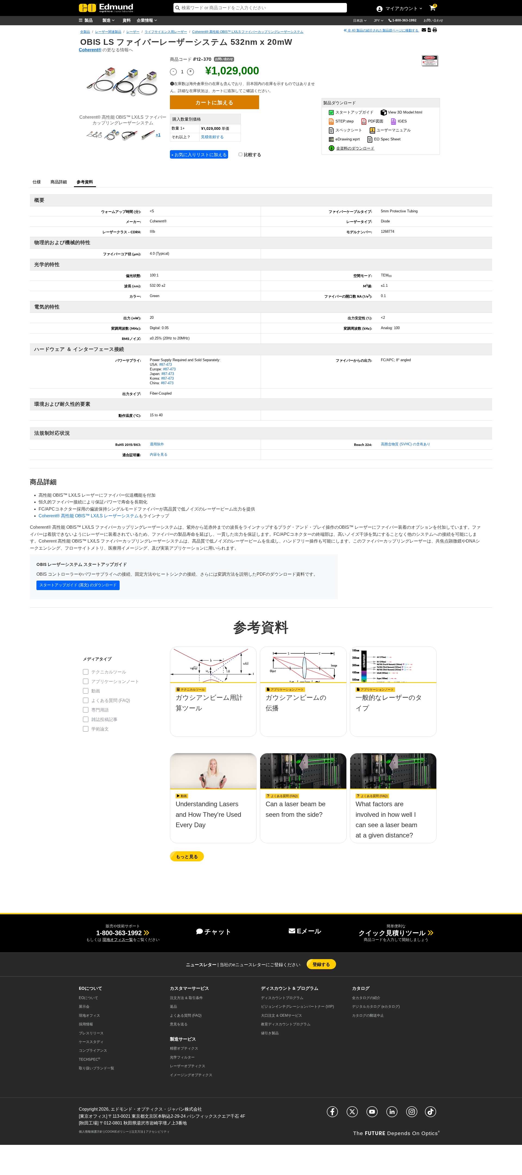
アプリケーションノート (115, 681)
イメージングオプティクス (191, 1075)
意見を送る (179, 1024)
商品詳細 (59, 181)
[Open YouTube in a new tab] (372, 1114)
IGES (402, 121)
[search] (260, 7)
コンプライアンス (93, 1050)
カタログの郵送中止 (368, 1015)
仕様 (37, 181)
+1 (158, 135)
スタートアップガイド (354, 112)
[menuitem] (92, 20)
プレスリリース (91, 1033)
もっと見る (187, 856)
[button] (406, 20)
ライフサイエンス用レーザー (166, 32)
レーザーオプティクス (187, 1066)
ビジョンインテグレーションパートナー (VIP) (297, 1006)
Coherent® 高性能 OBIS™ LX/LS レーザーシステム (89, 516)
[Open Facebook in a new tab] (332, 1114)
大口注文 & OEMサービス (281, 1015)
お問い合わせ (433, 20)
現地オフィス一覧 (117, 939)
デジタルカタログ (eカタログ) (376, 1006)
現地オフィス (89, 1015)
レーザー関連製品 (108, 32)
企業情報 (145, 20)
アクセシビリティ (158, 1131)
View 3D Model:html (404, 112)
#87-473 (165, 365)
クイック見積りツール (392, 933)
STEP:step (344, 121)
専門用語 (100, 710)
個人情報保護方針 (91, 1131)
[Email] (424, 30)
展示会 (84, 1006)
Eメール (309, 931)
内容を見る (158, 454)
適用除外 (157, 444)
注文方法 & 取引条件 (186, 998)
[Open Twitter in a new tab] (352, 1114)
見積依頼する (212, 137)
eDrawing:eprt (347, 139)
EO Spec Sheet (386, 139)
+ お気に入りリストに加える (199, 154)
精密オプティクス (184, 1048)
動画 (95, 691)
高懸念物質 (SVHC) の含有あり (405, 444)
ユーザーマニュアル (393, 130)
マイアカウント (402, 9)
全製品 (85, 32)
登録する (321, 964)
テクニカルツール (108, 672)
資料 (127, 20)
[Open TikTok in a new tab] (430, 1114)
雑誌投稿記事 (104, 719)
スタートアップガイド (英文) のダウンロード (78, 585)
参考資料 (85, 181)
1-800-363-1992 (404, 20)
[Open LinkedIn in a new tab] (392, 1114)
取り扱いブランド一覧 (96, 1068)
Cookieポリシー (117, 1131)
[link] (436, 4)
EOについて (88, 998)
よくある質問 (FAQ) (110, 700)
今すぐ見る (213, 699)
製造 (107, 20)
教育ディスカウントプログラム (285, 1024)
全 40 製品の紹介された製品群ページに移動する (383, 30)
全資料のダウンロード (355, 148)
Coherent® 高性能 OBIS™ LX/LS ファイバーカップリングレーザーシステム (247, 32)
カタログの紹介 (366, 998)
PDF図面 (375, 121)
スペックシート (348, 130)
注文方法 (137, 1131)
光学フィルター (182, 1057)
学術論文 (100, 729)
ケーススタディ (91, 1042)
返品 (173, 1006)
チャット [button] (218, 931)
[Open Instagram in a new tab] (411, 1114)
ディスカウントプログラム (282, 998)
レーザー (132, 32)
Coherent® (90, 50)
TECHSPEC (89, 1059)
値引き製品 (270, 1033)
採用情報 (86, 1024)
